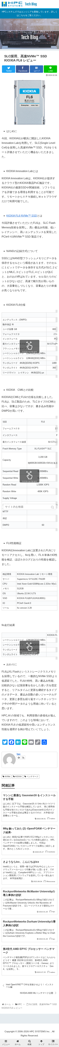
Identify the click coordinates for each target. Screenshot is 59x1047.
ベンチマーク (32, 776)
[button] (53, 507)
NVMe (7, 776)
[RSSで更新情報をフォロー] (23, 757)
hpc (18, 754)
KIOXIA (18, 776)
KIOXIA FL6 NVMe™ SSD (21, 215)
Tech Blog (31, 4)
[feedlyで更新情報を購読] (19, 757)
